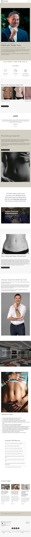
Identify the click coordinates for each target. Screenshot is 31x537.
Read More (2, 503)
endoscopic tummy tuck (19, 199)
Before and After (10, 61)
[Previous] (2, 103)
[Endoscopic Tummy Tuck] (12, 93)
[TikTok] (18, 528)
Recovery (23, 61)
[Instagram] (16, 528)
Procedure (19, 61)
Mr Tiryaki (4, 432)
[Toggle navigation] (29, 1)
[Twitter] (14, 528)
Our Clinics (27, 522)
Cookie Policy (8, 531)
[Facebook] (12, 528)
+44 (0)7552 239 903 (17, 531)
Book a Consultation (5, 267)
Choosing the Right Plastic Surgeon (6, 525)
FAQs (26, 61)
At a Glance (5, 61)
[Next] (4, 103)
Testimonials (15, 61)
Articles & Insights (3, 524)
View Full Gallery (5, 106)
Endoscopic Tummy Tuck (11, 43)
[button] (15, 126)
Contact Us (27, 523)
